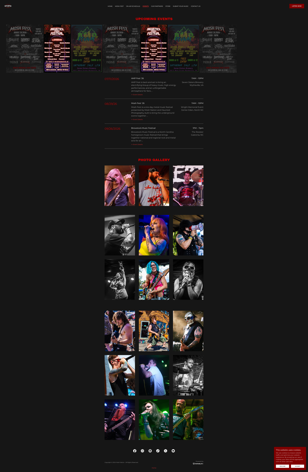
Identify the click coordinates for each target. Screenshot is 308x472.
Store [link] (167, 6)
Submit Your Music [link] (180, 6)
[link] (8, 6)
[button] (137, 95)
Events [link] (146, 6)
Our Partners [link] (157, 6)
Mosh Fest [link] (119, 6)
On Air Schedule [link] (133, 6)
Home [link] (110, 6)
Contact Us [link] (195, 6)
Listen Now (297, 6)
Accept (297, 466)
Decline (282, 466)
